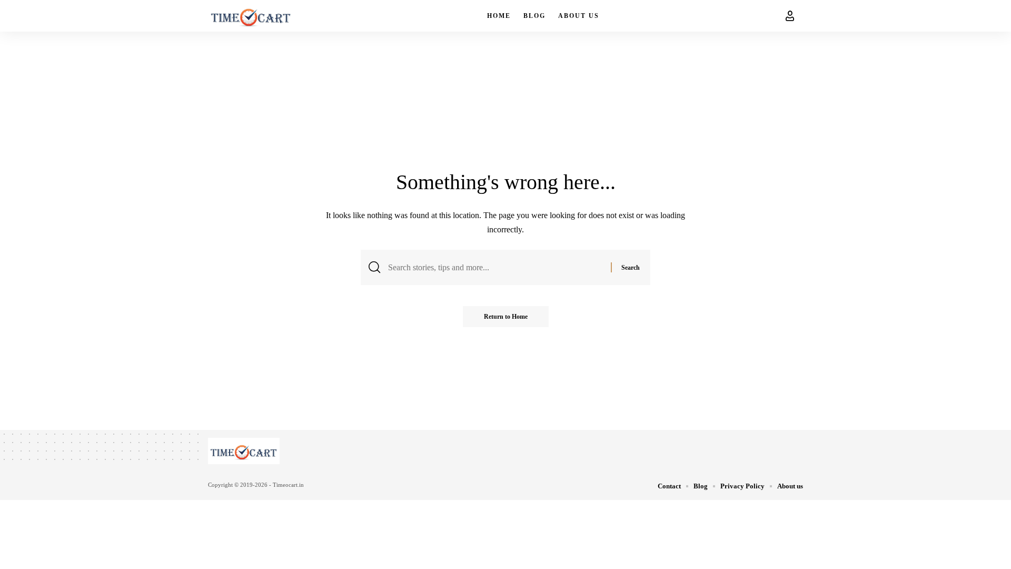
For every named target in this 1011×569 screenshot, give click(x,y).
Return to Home (506, 316)
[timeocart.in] (251, 16)
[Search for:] (495, 267)
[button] (790, 16)
